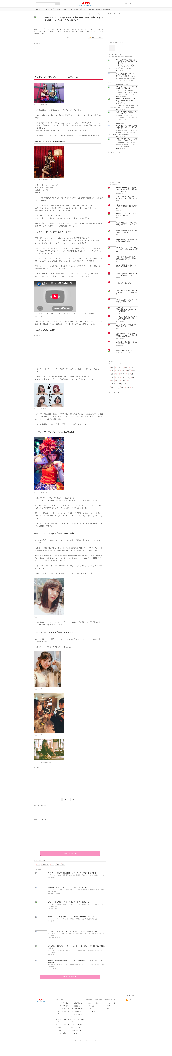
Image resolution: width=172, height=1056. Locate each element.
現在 (126, 367)
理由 (129, 380)
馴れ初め (133, 374)
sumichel (50, 923)
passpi (49, 879)
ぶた (53, 864)
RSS (130, 999)
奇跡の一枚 (46, 864)
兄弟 (128, 377)
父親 (117, 377)
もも (38, 864)
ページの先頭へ (130, 995)
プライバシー (110, 1009)
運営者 (108, 1006)
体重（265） (100, 14)
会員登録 (124, 4)
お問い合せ (91, 1006)
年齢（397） (93, 14)
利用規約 (90, 1009)
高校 (128, 370)
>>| (73, 799)
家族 (123, 370)
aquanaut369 (51, 893)
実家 (123, 377)
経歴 (122, 387)
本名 (133, 377)
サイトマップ (91, 1011)
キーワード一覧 (111, 1003)
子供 (112, 370)
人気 (131, 367)
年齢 (58, 864)
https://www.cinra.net (43, 408)
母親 (112, 380)
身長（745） (86, 14)
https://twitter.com (42, 104)
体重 (63, 864)
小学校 (123, 380)
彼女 (127, 387)
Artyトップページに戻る (70, 853)
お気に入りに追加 (96, 37)
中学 (117, 380)
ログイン (132, 4)
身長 (117, 370)
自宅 (133, 387)
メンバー (113, 384)
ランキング (119, 367)
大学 (133, 370)
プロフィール (114, 387)
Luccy (49, 908)
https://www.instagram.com (45, 179)
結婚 (112, 367)
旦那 (125, 384)
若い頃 (122, 374)
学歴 (112, 374)
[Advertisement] (53, 57)
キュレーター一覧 (93, 1003)
